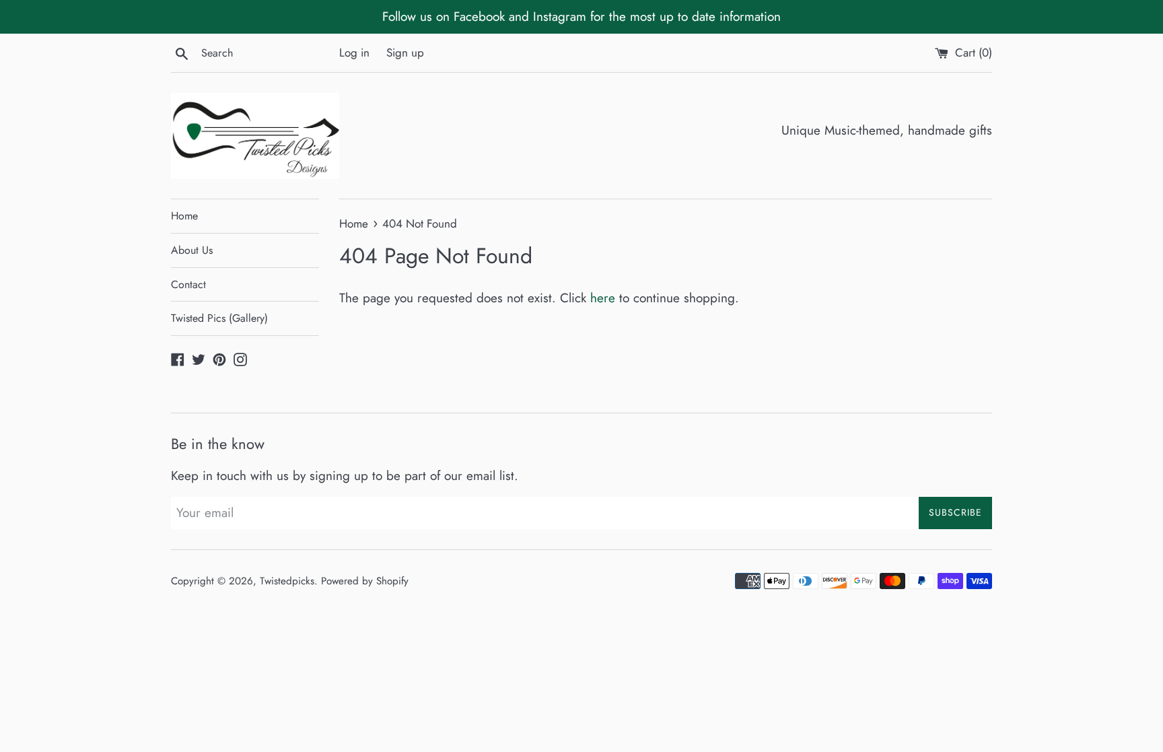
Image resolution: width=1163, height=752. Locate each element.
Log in (354, 52)
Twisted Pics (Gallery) (219, 318)
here (602, 298)
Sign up (405, 52)
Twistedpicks (287, 581)
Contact (188, 284)
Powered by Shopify (365, 581)
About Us (192, 250)
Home (184, 216)
